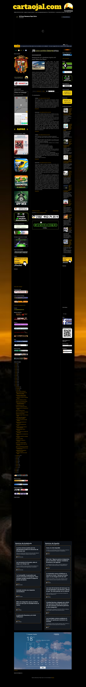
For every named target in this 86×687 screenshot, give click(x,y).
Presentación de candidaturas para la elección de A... (22, 448)
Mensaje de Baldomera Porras (21, 399)
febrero (17, 465)
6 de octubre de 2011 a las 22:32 (45, 162)
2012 (16, 384)
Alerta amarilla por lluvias (20, 410)
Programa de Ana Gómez (20, 413)
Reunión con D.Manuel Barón (21, 442)
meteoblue (16, 670)
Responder (37, 108)
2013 (16, 382)
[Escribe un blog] (50, 91)
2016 (16, 378)
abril (17, 462)
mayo (17, 461)
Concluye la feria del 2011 (70, 228)
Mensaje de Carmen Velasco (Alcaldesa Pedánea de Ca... (21, 395)
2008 (16, 472)
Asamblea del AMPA (19, 438)
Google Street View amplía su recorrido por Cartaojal (21, 418)
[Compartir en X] (51, 91)
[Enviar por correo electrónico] (49, 91)
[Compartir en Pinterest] (53, 91)
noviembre (18, 388)
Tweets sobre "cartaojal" (18, 286)
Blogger (52, 677)
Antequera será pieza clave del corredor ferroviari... (21, 427)
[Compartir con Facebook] (52, 91)
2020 (16, 372)
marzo (17, 464)
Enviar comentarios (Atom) (41, 212)
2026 (16, 363)
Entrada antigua (55, 210)
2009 (16, 470)
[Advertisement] (21, 277)
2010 (16, 469)
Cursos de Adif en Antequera (21, 391)
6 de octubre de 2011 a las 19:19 (44, 134)
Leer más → (18, 556)
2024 (16, 366)
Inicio (46, 210)
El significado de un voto (20, 405)
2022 (16, 369)
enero (17, 467)
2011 (16, 385)
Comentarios (66, 352)
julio (17, 458)
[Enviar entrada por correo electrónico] (47, 91)
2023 (16, 368)
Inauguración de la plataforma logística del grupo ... (21, 451)
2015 (16, 379)
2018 (16, 375)
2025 (16, 365)
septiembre (18, 455)
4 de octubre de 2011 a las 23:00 (45, 112)
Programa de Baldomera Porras (21, 406)
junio (17, 459)
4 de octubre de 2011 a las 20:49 (44, 98)
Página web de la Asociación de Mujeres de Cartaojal (21, 393)
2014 (16, 381)
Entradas (65, 350)
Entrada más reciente (36, 210)
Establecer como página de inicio (19, 305)
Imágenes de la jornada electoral (21, 401)
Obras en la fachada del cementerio (22, 446)
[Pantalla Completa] (69, 43)
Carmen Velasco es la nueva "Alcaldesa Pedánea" (21, 403)
